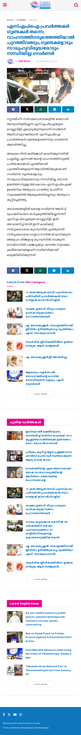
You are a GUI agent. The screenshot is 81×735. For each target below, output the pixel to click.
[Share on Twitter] (27, 109)
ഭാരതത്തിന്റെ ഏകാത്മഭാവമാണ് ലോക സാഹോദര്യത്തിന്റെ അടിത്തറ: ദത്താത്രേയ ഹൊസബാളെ (48, 474)
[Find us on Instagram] (20, 714)
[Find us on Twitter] (9, 714)
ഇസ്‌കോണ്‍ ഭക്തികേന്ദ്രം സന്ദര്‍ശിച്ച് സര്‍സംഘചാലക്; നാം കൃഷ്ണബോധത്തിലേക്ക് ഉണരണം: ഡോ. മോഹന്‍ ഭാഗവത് (49, 437)
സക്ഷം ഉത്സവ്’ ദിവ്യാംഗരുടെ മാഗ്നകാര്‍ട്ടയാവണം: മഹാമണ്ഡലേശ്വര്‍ (46, 312)
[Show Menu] (5, 5)
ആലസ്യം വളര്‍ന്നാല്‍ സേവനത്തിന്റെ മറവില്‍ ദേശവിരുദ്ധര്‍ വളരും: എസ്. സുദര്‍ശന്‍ (45, 378)
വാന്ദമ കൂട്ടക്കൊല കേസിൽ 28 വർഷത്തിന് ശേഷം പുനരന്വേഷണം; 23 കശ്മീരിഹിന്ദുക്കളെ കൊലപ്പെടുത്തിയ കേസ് (46, 529)
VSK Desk (24, 61)
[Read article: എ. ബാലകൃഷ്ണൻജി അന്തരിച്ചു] (15, 361)
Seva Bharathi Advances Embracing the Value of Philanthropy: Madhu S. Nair (49, 654)
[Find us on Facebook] (4, 714)
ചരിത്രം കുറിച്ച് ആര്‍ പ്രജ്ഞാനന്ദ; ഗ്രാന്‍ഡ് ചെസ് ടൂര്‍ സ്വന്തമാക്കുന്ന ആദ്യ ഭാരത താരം (49, 456)
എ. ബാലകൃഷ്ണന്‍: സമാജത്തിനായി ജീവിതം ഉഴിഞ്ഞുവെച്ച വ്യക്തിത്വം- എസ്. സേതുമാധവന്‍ (50, 329)
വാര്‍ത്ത (21, 20)
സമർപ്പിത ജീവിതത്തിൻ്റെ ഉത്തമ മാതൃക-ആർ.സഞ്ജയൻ (49, 344)
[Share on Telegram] (54, 109)
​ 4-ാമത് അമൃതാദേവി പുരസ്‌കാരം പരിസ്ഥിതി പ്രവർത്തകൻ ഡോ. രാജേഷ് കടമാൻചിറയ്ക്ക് (49, 296)
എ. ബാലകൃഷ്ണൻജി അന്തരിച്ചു (46, 357)
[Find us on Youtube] (15, 714)
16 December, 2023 (46, 61)
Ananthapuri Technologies (35, 727)
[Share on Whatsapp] (40, 109)
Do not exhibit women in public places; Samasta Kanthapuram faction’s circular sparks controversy (46, 618)
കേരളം (33, 20)
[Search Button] (76, 5)
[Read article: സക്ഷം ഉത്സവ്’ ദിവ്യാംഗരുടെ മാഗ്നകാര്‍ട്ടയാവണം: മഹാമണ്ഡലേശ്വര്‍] (15, 312)
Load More (40, 393)
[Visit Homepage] (40, 5)
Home (10, 20)
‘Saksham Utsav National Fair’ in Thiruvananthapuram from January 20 (48, 670)
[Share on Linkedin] (68, 109)
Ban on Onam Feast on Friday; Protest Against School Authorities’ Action (49, 637)
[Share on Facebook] (13, 109)
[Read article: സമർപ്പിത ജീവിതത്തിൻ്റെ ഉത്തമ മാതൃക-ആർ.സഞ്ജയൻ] (15, 345)
